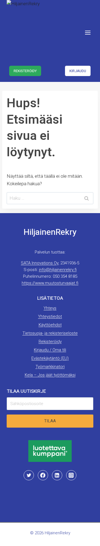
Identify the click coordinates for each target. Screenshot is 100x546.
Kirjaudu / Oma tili (50, 349)
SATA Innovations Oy (39, 262)
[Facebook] (43, 475)
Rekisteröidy (25, 71)
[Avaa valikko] (87, 32)
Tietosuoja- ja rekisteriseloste (50, 333)
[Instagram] (71, 475)
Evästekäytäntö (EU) (50, 358)
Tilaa (50, 421)
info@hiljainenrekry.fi (58, 269)
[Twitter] (29, 475)
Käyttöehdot (50, 324)
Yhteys (50, 308)
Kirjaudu (77, 71)
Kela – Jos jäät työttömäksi (50, 374)
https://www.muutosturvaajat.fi (50, 283)
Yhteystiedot (50, 316)
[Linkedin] (57, 475)
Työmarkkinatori (50, 366)
